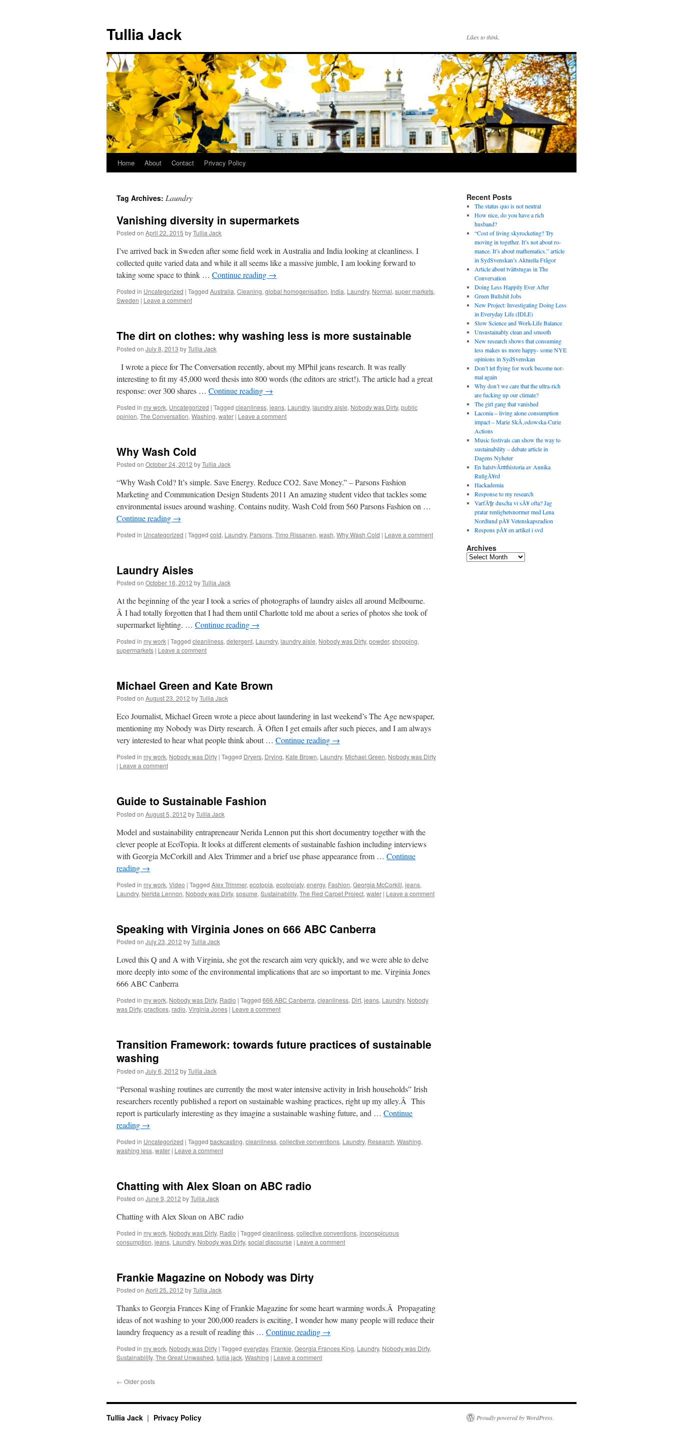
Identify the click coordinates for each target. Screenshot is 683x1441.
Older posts (135, 1381)
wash (326, 534)
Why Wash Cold (156, 451)
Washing (204, 416)
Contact (183, 162)
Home (126, 162)
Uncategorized (164, 291)
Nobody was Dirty (374, 407)
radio (179, 1009)
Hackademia (489, 485)
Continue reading (244, 274)
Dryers (253, 756)
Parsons (261, 534)
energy (315, 884)
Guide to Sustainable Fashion (191, 800)
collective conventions (310, 1141)
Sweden (127, 300)
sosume (247, 893)
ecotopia (261, 884)
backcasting (226, 1141)
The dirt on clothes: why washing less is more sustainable (264, 335)
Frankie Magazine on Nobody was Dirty (215, 1277)
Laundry (358, 291)
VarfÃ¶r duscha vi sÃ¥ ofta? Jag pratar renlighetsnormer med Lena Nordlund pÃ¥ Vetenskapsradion (514, 512)
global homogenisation (296, 291)
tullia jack (229, 1357)
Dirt (356, 1000)
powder (379, 641)
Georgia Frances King (324, 1348)
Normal (382, 291)
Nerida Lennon (162, 893)
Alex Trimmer (229, 884)
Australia (222, 291)
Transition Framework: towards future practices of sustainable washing (274, 1051)
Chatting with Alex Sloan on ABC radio (214, 1185)
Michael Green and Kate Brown (194, 685)
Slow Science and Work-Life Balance (518, 323)
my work (155, 407)
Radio (228, 1000)
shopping (405, 641)
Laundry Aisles (155, 569)
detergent (239, 641)
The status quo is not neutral (507, 206)
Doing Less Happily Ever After (511, 287)
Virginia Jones (208, 1009)
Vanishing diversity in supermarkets (208, 219)
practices (156, 1009)
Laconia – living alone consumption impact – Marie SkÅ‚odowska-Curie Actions (517, 422)
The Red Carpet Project (332, 893)
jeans (277, 407)
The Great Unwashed (185, 1357)
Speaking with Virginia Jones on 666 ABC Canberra (246, 928)
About (153, 162)
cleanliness (251, 407)
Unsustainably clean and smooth (512, 332)
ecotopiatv (290, 884)
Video (177, 884)
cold (216, 534)
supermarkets (135, 650)
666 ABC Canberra (288, 1000)
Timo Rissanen (295, 534)
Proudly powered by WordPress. (515, 1418)
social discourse (270, 1242)
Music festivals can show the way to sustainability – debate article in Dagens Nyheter (517, 449)
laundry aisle (330, 407)
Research (381, 1141)
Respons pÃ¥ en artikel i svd (508, 530)
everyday (256, 1348)
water (226, 416)
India (337, 291)
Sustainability (278, 893)
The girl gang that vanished (506, 404)
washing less (134, 1150)
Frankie (281, 1348)
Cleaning (249, 291)
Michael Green (365, 756)
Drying (273, 756)
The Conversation (164, 416)
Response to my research (504, 494)
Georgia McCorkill (377, 884)
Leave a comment (168, 300)
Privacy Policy (225, 162)
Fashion (339, 884)
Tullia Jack (144, 33)
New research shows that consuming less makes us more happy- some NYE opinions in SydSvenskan (520, 350)
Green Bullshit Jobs (498, 296)
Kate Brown (301, 756)
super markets (414, 291)
